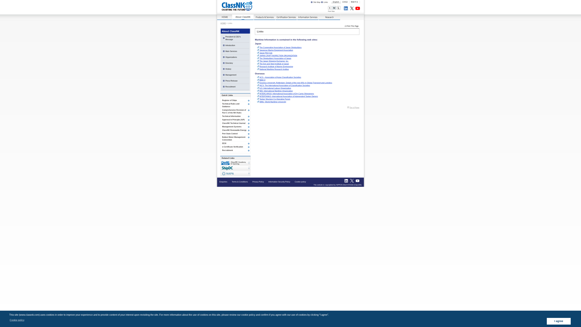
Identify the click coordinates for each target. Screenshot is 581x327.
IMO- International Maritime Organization (276, 91)
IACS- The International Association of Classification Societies (284, 85)
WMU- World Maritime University (272, 102)
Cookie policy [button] (17, 320)
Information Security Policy (279, 182)
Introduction (230, 45)
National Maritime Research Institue (274, 69)
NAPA (235, 173)
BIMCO (262, 80)
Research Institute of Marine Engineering (276, 67)
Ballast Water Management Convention (233, 138)
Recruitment (230, 87)
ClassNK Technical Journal (233, 123)
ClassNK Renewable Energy (234, 130)
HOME (223, 23)
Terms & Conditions (240, 182)
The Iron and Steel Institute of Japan (274, 64)
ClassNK (237, 6)
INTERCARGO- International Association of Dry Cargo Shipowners (286, 94)
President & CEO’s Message (233, 38)
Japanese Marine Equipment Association (276, 50)
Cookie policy (300, 182)
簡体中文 (354, 2)
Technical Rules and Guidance (230, 105)
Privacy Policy (258, 182)
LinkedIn (346, 9)
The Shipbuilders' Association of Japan (275, 58)
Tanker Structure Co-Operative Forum (274, 99)
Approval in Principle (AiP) (233, 120)
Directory (229, 63)
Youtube (358, 9)
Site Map (316, 2)
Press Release (231, 81)
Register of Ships (229, 100)
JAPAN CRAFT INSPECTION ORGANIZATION (278, 56)
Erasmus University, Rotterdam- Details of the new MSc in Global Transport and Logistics (295, 83)
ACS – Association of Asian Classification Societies (280, 77)
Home (224, 17)
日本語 (345, 2)
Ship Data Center (235, 168)
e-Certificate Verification (232, 147)
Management (230, 75)
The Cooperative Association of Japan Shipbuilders (280, 47)
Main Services (231, 51)
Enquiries (223, 182)
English (336, 2)
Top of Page (354, 108)
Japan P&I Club (265, 53)
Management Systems (231, 127)
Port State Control (230, 134)
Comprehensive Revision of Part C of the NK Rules (234, 111)
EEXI (224, 143)
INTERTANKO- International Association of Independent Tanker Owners (288, 96)
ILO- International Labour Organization (275, 88)
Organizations (231, 57)
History (228, 69)
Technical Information (231, 116)
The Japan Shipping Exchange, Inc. (274, 61)
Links (325, 2)
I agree (558, 321)
